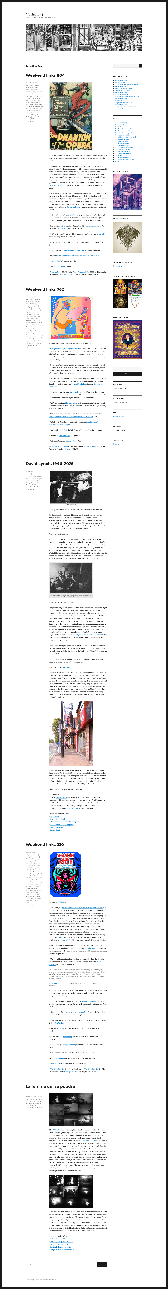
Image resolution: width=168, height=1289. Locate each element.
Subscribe (127, 373)
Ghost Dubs (39, 106)
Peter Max (38, 337)
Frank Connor (37, 481)
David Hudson (75, 392)
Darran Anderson (73, 207)
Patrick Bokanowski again (60, 1247)
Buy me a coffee (118, 416)
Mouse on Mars (35, 110)
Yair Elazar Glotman (32, 345)
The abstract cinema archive (124, 129)
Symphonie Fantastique (122, 90)
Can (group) (33, 874)
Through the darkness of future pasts (65, 822)
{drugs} (37, 85)
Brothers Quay (37, 1099)
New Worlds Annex (121, 127)
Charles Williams (31, 322)
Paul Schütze (36, 485)
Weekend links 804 (45, 75)
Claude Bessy (30, 478)
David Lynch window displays (62, 825)
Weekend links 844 (121, 86)
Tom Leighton (36, 343)
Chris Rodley (37, 476)
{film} (36, 87)
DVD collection (58, 1130)
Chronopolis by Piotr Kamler (61, 1242)
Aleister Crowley (31, 868)
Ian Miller (103, 234)
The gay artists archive (122, 141)
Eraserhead (29, 481)
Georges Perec (71, 441)
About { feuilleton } (121, 123)
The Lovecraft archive (122, 145)
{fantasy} (37, 301)
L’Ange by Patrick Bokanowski (62, 1250)
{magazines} (30, 306)
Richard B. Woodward (90, 1001)
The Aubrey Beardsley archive (124, 133)
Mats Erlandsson (37, 335)
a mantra (63, 940)
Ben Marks (59, 1023)
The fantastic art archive (122, 139)
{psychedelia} (30, 310)
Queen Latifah (36, 890)
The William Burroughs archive (124, 159)
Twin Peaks (37, 487)
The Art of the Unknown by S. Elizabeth (127, 84)
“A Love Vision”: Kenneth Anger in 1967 (127, 97)
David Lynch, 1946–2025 (49, 463)
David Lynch (35, 327)
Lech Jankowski (31, 1103)
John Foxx (35, 108)
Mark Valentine (71, 403)
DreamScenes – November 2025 (75, 250)
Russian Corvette (31, 113)
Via (90, 343)
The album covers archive (123, 131)
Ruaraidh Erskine (31, 339)
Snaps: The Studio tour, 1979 (123, 103)
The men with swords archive (124, 147)
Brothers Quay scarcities (60, 1244)
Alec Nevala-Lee (80, 384)
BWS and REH (119, 101)
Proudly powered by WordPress (46, 1280)
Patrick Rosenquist (56, 983)
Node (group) (30, 337)
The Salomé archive (121, 155)
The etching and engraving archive (126, 137)
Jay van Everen (34, 331)
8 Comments (30, 489)
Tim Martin (92, 948)
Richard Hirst (55, 1064)
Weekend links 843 (121, 92)
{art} (27, 85)
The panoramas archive (122, 151)
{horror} (28, 89)
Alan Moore (29, 314)
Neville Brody (61, 996)
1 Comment (29, 905)
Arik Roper (61, 902)
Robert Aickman (35, 896)
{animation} (29, 1096)
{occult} (33, 91)
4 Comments (30, 121)
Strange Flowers (68, 1045)
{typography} (30, 312)
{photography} (35, 308)
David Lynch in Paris (58, 827)
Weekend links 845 (121, 80)
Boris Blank (60, 1058)
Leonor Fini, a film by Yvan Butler (125, 107)
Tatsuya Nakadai (59, 267)
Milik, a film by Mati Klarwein (124, 88)
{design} (37, 299)
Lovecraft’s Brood (120, 109)
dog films (66, 667)
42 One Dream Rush (57, 819)
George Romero (31, 483)
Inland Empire (55, 830)
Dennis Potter (37, 104)
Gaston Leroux (30, 106)
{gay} (31, 859)
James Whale (37, 882)
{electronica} (30, 87)
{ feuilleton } (34, 14)
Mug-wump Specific (121, 82)
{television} (29, 94)
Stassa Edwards (30, 898)
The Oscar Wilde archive (122, 149)
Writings (117, 161)
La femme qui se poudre (50, 1086)
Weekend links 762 (45, 289)
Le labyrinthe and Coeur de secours (64, 1239)
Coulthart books (120, 125)
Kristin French (55, 185)
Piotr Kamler (38, 1107)
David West (62, 242)
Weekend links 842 (121, 99)
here (71, 373)
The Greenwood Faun (122, 94)
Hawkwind (29, 882)
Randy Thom (30, 487)
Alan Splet (36, 96)
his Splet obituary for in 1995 (89, 635)
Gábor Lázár (89, 1053)
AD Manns (74, 215)
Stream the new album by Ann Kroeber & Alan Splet (79, 256)
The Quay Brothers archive (123, 153)
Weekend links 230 (45, 844)
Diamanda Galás (34, 878)
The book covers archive (122, 135)
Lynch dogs (54, 816)
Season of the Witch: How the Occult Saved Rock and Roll (82, 907)
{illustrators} (34, 89)
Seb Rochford (55, 261)
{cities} (37, 855)
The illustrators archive (122, 143)
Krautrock (37, 884)
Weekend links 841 (121, 105)
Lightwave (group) (31, 333)
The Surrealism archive (122, 157)
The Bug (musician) (32, 117)
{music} (28, 91)
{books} (31, 85)
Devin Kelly (67, 1036)
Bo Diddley (36, 320)
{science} (39, 91)
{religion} (38, 863)
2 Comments (30, 348)
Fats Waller (37, 1101)
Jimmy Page (29, 884)
